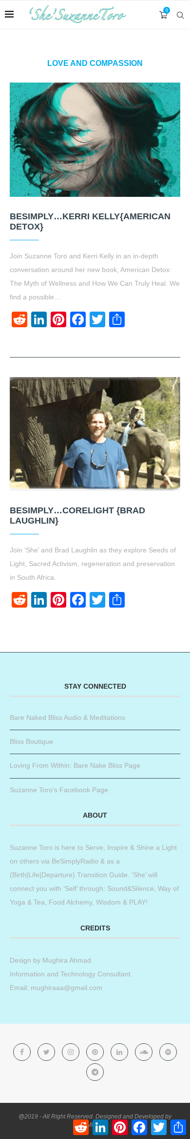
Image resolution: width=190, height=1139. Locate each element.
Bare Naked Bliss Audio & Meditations (67, 717)
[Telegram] (95, 1072)
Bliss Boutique (31, 741)
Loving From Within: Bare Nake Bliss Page (75, 765)
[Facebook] (23, 1052)
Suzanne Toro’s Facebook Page (59, 790)
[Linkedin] (120, 1052)
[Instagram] (71, 1052)
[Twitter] (47, 1052)
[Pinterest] (96, 1052)
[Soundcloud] (145, 1052)
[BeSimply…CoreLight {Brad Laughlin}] (95, 434)
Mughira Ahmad (65, 960)
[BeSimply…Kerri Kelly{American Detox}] (95, 139)
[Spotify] (168, 1052)
